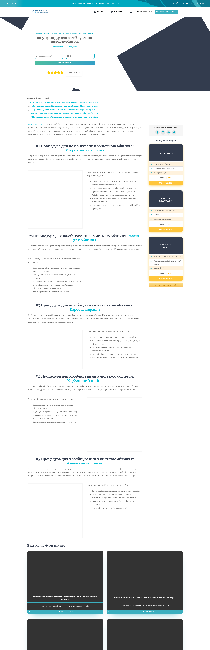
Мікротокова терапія (85, 150)
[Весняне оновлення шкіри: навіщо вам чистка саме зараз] (145, 552)
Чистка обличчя (35, 124)
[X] (163, 132)
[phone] (21, 3)
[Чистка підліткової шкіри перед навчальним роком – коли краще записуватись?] (65, 621)
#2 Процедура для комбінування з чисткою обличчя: (64, 106)
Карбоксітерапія (85, 309)
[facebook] (12, 3)
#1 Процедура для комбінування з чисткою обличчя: (65, 102)
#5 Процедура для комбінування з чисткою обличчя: (65, 117)
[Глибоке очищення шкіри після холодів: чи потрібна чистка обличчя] (65, 552)
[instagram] (8, 3)
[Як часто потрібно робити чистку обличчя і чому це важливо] (145, 621)
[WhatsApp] (168, 132)
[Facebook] (157, 132)
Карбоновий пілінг (84, 380)
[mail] (16, 3)
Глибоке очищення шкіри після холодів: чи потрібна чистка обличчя (65, 598)
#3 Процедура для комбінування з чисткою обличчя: (62, 110)
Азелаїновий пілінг (85, 463)
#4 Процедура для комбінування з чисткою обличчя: (64, 113)
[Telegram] (174, 132)
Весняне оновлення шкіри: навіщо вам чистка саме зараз (144, 597)
